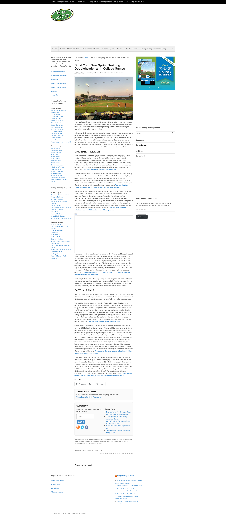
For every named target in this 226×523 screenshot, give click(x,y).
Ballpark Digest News (125, 475)
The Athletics (55, 112)
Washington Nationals (58, 178)
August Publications (57, 480)
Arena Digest (55, 488)
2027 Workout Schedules (59, 75)
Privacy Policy (81, 2)
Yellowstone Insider (57, 492)
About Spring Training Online (135, 2)
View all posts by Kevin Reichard (88, 397)
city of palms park (93, 439)
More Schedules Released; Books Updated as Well (116, 453)
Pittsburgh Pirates (56, 169)
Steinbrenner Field (57, 252)
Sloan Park (54, 212)
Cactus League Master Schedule (61, 142)
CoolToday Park (56, 235)
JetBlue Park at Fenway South (60, 241)
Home (54, 49)
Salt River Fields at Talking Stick (61, 207)
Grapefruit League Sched (69, 49)
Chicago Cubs (55, 114)
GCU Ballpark (106, 439)
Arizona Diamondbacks (58, 110)
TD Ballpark (54, 254)
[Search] (173, 133)
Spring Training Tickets (58, 83)
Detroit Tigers (55, 154)
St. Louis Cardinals (57, 171)
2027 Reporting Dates (58, 72)
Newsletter (54, 79)
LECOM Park (55, 243)
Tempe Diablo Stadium (58, 216)
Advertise (54, 91)
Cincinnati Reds (56, 119)
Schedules (119, 73)
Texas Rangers (55, 140)
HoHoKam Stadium (57, 199)
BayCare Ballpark (56, 224)
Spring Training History (58, 87)
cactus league (81, 439)
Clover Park (54, 233)
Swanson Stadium (106, 441)
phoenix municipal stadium (89, 441)
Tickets (119, 49)
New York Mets (55, 163)
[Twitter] (82, 427)
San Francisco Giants (57, 135)
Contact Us (54, 95)
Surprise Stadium (56, 214)
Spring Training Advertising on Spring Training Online (106, 2)
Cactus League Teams (92, 73)
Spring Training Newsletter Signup (63, 2)
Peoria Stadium (56, 205)
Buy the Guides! (131, 49)
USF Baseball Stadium (94, 444)
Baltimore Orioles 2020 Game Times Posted (89, 451)
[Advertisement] (131, 24)
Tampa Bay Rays (56, 173)
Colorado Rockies (56, 123)
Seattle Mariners (56, 138)
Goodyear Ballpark (57, 197)
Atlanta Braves (55, 148)
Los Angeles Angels (57, 127)
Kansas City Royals (57, 125)
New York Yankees (57, 165)
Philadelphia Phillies (57, 167)
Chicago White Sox (57, 116)
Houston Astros (55, 156)
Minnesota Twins (56, 161)
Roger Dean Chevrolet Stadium (61, 249)
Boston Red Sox (56, 152)
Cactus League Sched (91, 49)
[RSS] (78, 427)
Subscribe (142, 217)
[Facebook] (87, 427)
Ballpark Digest (108, 49)
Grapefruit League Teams (107, 73)
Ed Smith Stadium (56, 237)
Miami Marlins (55, 158)
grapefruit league (118, 439)
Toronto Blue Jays (56, 175)
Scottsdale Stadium (57, 210)
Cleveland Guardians (57, 121)
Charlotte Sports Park (57, 230)
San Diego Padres (56, 133)
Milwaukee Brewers (57, 131)
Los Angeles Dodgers (57, 129)
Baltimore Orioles (56, 150)
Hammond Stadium (57, 239)
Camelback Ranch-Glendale (60, 195)
